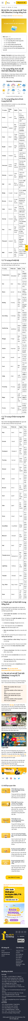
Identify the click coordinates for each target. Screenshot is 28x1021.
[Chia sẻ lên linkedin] (15, 778)
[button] (21, 2)
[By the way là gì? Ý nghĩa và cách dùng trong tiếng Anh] (5, 850)
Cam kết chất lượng (5, 954)
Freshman (7, 765)
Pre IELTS (18, 952)
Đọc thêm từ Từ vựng (14, 877)
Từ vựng (15, 7)
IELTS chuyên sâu (19, 954)
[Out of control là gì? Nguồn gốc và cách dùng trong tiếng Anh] (5, 835)
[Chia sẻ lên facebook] (7, 778)
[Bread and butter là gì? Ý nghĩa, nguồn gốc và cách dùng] (5, 862)
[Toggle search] (14, 2)
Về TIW (2, 950)
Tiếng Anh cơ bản (19, 950)
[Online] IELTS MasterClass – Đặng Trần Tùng (20, 964)
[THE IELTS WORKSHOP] (7, 2)
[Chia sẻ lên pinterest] (11, 778)
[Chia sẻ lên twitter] (18, 778)
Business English (19, 961)
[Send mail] (25, 932)
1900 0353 (21, 936)
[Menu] (2, 2)
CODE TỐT (16, 1018)
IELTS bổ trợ (18, 959)
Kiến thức (9, 7)
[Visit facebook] (16, 932)
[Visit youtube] (22, 932)
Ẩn (9, 36)
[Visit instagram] (19, 932)
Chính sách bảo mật (5, 952)
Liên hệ (2, 955)
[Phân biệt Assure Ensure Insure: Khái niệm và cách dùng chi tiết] (5, 790)
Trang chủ (3, 7)
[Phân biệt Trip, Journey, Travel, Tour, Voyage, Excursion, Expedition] (5, 803)
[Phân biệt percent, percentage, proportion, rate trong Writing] (5, 820)
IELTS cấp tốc (19, 957)
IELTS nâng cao (19, 955)
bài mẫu (12, 705)
